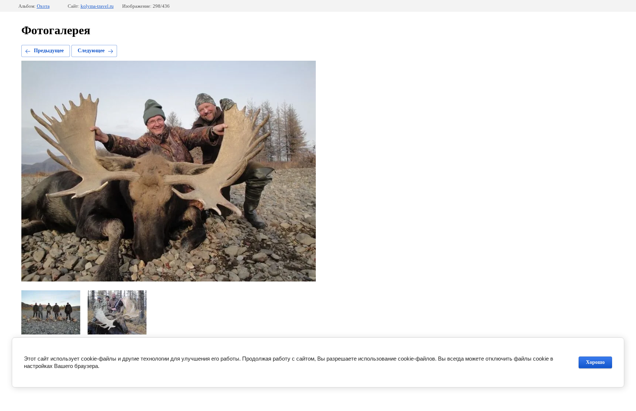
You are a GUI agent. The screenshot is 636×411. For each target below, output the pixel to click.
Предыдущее (49, 50)
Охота (43, 6)
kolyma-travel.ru (97, 6)
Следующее (91, 50)
